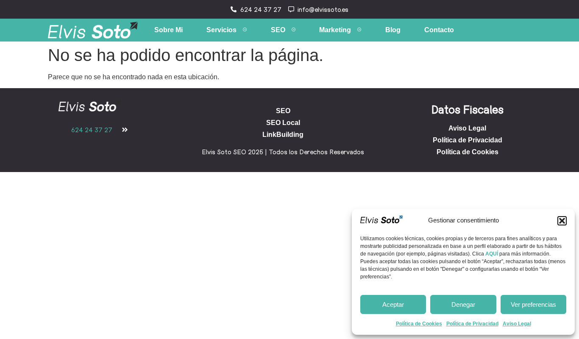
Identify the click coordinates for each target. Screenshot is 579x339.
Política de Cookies (419, 324)
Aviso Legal (517, 324)
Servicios (221, 29)
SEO (278, 29)
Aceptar (393, 304)
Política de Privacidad (472, 324)
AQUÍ (491, 254)
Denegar (463, 304)
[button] (562, 221)
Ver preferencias (533, 304)
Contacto (439, 29)
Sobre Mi (168, 29)
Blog (393, 29)
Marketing (335, 29)
